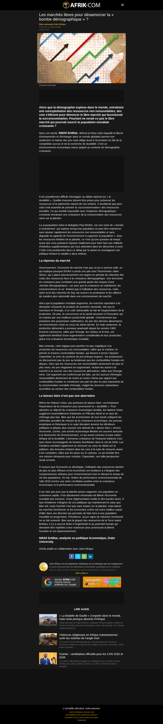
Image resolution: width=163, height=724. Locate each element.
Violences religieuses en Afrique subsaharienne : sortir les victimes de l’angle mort (89, 636)
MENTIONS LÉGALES (89, 715)
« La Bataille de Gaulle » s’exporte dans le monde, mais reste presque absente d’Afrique (90, 617)
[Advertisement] (81, 96)
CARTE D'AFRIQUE (76, 712)
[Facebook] (71, 556)
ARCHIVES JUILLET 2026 (74, 718)
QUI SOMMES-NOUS (73, 715)
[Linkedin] (90, 556)
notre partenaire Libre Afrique (52, 24)
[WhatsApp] (84, 556)
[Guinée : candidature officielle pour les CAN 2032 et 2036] (48, 658)
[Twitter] (78, 556)
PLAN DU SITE (89, 712)
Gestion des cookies (91, 718)
